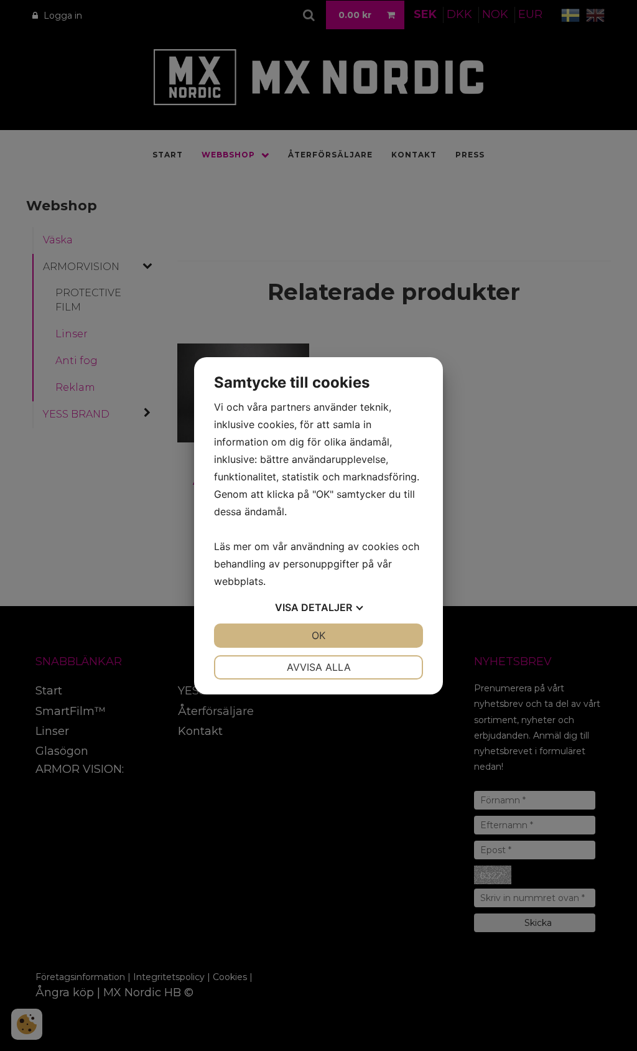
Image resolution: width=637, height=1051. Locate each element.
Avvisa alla (319, 667)
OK (318, 635)
